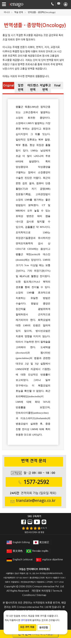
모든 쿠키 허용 (27, 627)
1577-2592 (36, 482)
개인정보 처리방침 (41, 590)
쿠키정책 (25, 620)
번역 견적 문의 (33, 461)
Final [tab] (57, 85)
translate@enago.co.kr (35, 500)
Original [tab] (8, 85)
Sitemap (41, 595)
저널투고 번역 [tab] (45, 87)
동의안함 (43, 627)
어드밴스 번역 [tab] (33, 87)
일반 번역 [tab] (20, 87)
